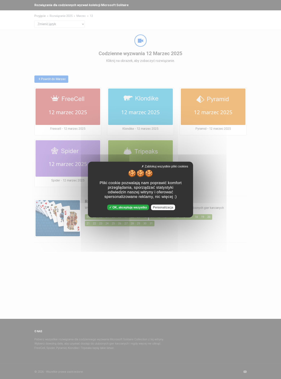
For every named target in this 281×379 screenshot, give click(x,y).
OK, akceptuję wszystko (129, 207)
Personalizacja (163, 207)
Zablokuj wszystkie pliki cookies (166, 166)
